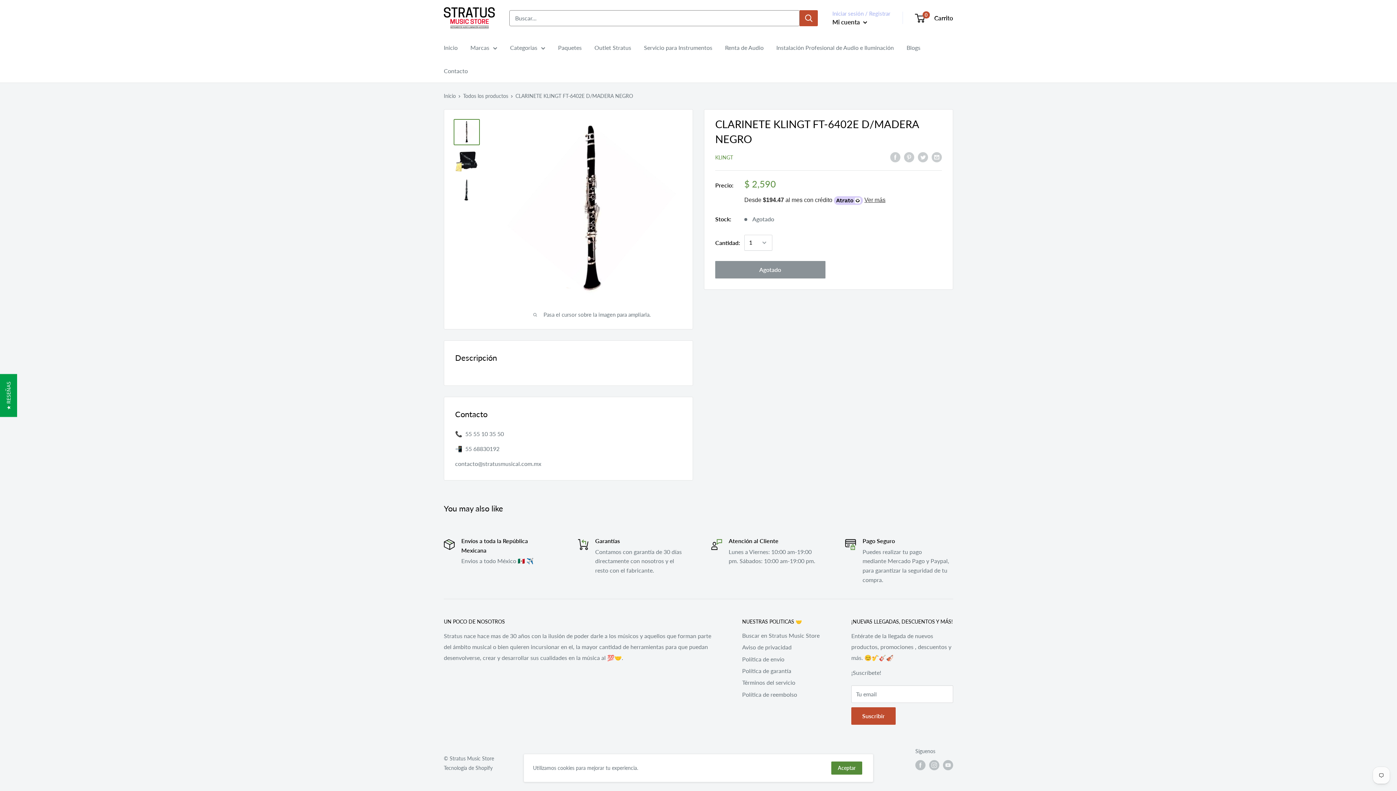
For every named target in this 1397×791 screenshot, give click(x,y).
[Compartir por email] (937, 156)
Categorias (523, 47)
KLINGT (724, 157)
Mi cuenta (846, 22)
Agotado (770, 269)
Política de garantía (766, 670)
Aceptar (847, 768)
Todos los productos (485, 96)
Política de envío (763, 659)
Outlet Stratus (612, 47)
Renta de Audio (744, 47)
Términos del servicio (768, 682)
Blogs (913, 47)
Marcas (479, 47)
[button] (8, 395)
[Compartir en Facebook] (895, 156)
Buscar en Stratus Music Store (781, 635)
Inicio (451, 47)
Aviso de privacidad (767, 647)
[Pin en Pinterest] (909, 156)
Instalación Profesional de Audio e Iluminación (835, 47)
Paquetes (570, 47)
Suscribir (873, 715)
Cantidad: (727, 242)
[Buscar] (809, 18)
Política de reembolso (769, 694)
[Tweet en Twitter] (923, 156)
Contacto (456, 70)
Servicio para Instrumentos (678, 47)
